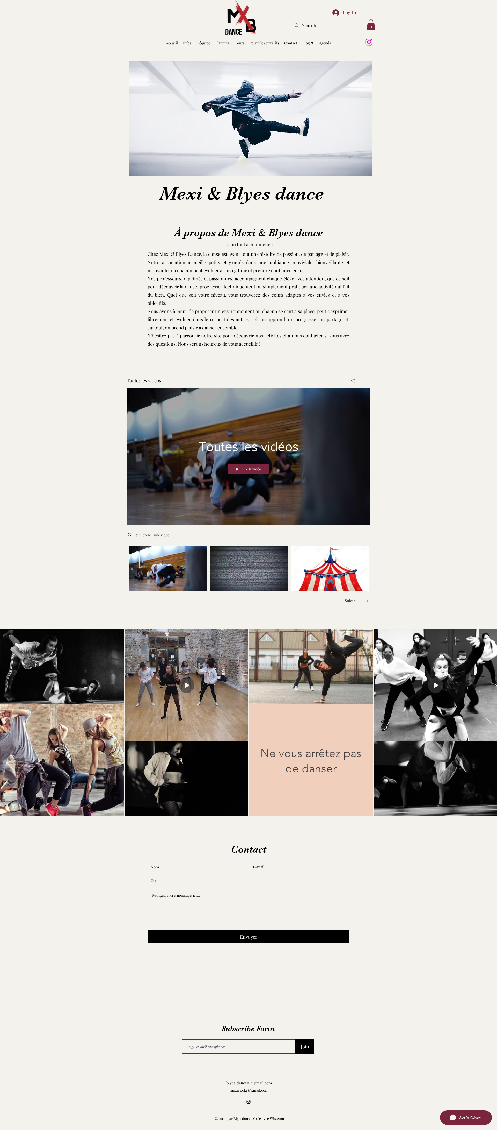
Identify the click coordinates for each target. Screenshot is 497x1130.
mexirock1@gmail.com (249, 1090)
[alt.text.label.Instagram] (369, 42)
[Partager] (353, 381)
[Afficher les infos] (365, 381)
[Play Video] (168, 568)
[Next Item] (488, 723)
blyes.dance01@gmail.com (249, 1082)
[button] (371, 24)
